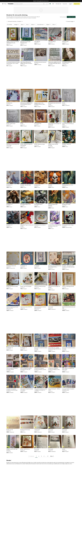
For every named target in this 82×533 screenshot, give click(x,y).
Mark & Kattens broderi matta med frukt (68, 307)
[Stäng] (81, 1)
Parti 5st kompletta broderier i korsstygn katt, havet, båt (26, 369)
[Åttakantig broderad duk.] (13, 258)
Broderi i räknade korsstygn (39, 144)
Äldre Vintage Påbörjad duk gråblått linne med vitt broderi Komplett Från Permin (26, 63)
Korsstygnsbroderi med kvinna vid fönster (54, 104)
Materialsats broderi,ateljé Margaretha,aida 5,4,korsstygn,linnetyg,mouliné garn (26, 42)
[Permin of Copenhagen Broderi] (68, 278)
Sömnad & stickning (12, 21)
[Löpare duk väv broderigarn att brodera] (55, 278)
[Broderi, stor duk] (13, 422)
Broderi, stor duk (10, 429)
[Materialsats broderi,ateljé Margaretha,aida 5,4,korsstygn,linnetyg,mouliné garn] (27, 34)
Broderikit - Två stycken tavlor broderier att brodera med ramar (68, 266)
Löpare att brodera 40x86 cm (26, 306)
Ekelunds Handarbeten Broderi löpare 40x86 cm (40, 307)
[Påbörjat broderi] (68, 34)
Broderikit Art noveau (66, 204)
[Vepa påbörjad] (41, 34)
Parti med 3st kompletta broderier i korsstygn (41, 348)
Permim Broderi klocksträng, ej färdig (68, 124)
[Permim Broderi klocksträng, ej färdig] (68, 116)
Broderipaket (36, 265)
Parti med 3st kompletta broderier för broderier (26, 389)
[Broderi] (68, 95)
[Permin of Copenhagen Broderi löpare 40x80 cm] (13, 299)
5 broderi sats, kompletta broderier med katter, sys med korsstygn (40, 369)
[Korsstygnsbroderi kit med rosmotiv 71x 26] (68, 54)
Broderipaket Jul (23, 265)
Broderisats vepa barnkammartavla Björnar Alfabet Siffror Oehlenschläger (54, 266)
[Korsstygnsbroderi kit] (41, 196)
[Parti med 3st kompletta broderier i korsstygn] (41, 340)
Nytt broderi (50, 306)
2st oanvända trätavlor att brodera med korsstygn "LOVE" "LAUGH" (13, 63)
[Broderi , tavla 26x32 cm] (27, 441)
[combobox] (29, 4)
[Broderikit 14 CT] (13, 177)
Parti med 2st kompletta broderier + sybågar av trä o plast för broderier (40, 389)
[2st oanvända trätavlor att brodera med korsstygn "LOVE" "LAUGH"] (13, 54)
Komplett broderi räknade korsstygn (53, 145)
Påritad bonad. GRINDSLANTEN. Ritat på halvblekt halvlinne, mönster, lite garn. (26, 104)
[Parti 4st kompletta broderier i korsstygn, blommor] (13, 360)
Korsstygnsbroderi (37, 123)
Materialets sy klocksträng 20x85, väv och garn (13, 145)
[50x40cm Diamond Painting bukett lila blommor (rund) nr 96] (55, 217)
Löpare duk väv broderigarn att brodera (54, 287)
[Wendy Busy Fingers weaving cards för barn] (27, 217)
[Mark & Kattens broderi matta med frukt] (68, 299)
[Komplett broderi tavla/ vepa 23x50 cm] (13, 441)
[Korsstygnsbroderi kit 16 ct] (27, 196)
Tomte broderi (37, 429)
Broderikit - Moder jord (66, 144)
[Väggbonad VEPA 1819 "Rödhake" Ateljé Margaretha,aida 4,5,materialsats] (13, 34)
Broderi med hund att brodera (12, 286)
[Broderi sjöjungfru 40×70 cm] (68, 177)
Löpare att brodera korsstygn (40, 286)
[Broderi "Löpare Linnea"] (13, 116)
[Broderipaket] (41, 258)
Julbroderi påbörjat (52, 41)
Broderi (21, 123)
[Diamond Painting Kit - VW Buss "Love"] (55, 381)
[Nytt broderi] (55, 299)
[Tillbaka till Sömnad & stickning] (7, 21)
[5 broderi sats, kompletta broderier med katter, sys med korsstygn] (41, 360)
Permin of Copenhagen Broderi (68, 286)
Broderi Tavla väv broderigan (25, 286)
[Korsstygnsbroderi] (41, 116)
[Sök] (44, 4)
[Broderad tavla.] (13, 95)
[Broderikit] (55, 177)
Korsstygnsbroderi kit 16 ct (25, 204)
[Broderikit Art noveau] (68, 196)
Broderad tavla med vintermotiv (40, 62)
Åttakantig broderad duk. (11, 265)
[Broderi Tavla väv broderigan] (27, 278)
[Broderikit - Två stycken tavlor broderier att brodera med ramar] (68, 258)
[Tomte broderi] (41, 422)
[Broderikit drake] (41, 177)
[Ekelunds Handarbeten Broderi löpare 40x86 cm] (41, 299)
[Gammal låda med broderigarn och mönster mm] (55, 116)
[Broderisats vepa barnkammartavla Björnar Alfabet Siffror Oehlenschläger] (55, 258)
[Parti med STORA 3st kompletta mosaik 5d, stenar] (68, 381)
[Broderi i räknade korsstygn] (41, 136)
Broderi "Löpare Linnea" (11, 123)
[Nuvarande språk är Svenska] (50, 4)
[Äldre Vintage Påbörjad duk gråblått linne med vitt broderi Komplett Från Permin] (27, 54)
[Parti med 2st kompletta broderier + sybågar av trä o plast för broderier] (41, 381)
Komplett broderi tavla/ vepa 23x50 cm (12, 450)
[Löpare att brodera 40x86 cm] (27, 299)
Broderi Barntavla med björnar (40, 224)
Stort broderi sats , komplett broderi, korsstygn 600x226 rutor (54, 348)
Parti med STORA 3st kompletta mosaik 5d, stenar (68, 389)
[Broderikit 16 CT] (13, 196)
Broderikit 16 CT (10, 204)
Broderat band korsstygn (25, 429)
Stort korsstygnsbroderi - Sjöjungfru (53, 205)
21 (47, 456)
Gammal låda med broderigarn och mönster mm (54, 124)
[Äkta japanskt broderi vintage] (68, 217)
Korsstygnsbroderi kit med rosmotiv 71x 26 (67, 63)
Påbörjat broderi (65, 41)
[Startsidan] (10, 4)
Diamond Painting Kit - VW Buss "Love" (54, 389)
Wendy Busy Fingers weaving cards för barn (27, 225)
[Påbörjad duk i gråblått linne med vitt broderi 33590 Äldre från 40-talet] (55, 54)
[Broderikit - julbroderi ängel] (27, 177)
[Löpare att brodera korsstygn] (41, 278)
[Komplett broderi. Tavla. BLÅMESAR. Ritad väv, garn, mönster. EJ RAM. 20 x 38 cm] (41, 95)
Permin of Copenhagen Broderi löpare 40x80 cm (12, 307)
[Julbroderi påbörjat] (55, 34)
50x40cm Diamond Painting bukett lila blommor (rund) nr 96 (54, 225)
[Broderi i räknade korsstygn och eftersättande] (27, 136)
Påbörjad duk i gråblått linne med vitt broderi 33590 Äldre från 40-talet (54, 63)
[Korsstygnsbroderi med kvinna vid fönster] (55, 95)
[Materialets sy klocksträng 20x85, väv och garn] (13, 136)
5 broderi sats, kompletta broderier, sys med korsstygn (12, 389)
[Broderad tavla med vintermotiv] (41, 54)
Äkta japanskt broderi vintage (67, 224)
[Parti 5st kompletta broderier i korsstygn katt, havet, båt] (27, 360)
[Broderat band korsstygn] (27, 422)
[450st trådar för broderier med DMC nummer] (68, 360)
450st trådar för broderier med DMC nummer (68, 369)
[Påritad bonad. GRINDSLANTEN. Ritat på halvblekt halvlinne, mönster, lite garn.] (27, 95)
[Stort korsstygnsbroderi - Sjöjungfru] (55, 196)
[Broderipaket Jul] (27, 258)
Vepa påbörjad (37, 41)
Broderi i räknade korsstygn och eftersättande (26, 145)
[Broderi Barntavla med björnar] (41, 217)
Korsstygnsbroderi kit (38, 204)
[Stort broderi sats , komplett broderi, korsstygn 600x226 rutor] (55, 340)
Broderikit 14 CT (10, 224)
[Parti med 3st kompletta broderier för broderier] (27, 381)
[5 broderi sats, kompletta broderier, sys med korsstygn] (13, 381)
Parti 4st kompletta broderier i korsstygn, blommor (12, 369)
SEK (53, 3)
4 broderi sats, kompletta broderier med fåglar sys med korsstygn (53, 369)
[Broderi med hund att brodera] (13, 278)
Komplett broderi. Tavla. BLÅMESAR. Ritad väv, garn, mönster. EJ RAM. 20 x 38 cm (39, 104)
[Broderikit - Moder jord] (68, 136)
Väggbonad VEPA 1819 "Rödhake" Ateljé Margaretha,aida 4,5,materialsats (13, 42)
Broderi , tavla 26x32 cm (25, 449)
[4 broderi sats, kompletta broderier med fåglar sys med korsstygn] (55, 360)
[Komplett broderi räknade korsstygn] (55, 136)
